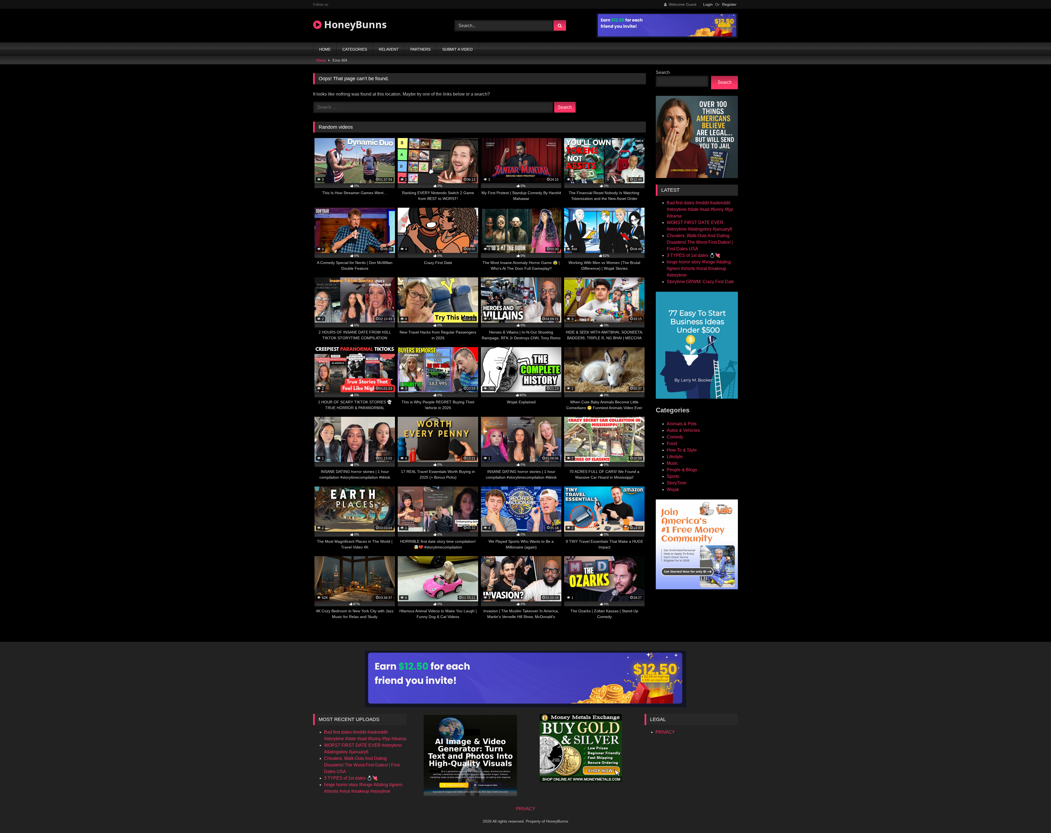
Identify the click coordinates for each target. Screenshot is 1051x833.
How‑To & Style (682, 450)
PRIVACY (665, 732)
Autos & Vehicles (683, 430)
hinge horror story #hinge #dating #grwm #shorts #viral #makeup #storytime (699, 268)
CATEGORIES (354, 49)
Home (321, 60)
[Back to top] (1034, 816)
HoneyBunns (354, 24)
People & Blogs (682, 469)
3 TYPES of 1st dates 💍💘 (693, 255)
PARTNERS (420, 49)
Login (708, 4)
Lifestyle (675, 456)
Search (663, 72)
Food (672, 443)
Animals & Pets (682, 423)
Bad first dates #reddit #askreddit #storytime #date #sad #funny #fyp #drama (700, 209)
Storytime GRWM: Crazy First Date (700, 281)
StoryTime (676, 483)
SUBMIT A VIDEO (457, 49)
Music (672, 463)
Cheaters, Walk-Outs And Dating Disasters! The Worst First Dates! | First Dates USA (700, 242)
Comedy (675, 437)
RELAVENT (389, 49)
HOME (325, 49)
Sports (673, 476)
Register (729, 4)
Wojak (673, 489)
